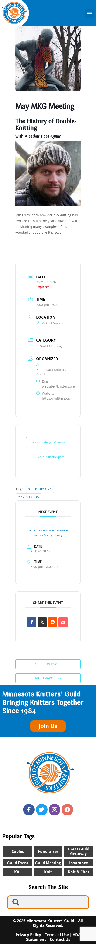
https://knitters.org (56, 398)
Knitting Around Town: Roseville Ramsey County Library (48, 533)
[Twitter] (42, 809)
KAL (17, 871)
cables (18, 851)
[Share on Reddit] (52, 622)
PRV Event (52, 663)
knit (48, 871)
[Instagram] (54, 809)
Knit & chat (78, 871)
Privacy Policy (28, 934)
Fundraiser (48, 851)
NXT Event (44, 678)
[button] (89, 13)
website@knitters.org (58, 386)
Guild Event (17, 862)
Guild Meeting (51, 346)
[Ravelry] (67, 809)
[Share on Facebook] (31, 622)
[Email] (63, 622)
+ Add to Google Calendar (49, 442)
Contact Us (60, 939)
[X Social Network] (42, 622)
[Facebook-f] (29, 809)
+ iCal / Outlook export (49, 457)
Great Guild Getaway (78, 852)
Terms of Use (57, 934)
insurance (78, 862)
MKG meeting (28, 496)
